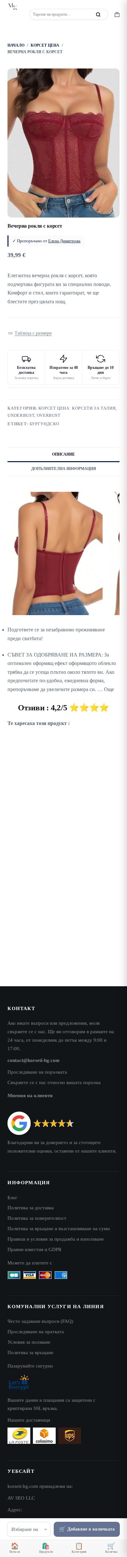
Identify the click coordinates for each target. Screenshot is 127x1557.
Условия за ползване (28, 1342)
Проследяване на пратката (35, 1331)
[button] (29, 333)
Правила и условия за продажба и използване (55, 1239)
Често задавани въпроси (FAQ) (40, 1321)
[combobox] (61, 14)
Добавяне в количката (91, 1529)
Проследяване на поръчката (37, 1072)
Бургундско (45, 423)
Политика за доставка (30, 1207)
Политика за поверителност (36, 1218)
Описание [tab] (63, 454)
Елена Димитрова (64, 240)
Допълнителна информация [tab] (63, 468)
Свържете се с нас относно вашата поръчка (54, 1082)
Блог (12, 1197)
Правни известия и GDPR (34, 1249)
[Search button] (98, 14)
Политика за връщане (30, 1352)
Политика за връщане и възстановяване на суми (58, 1228)
